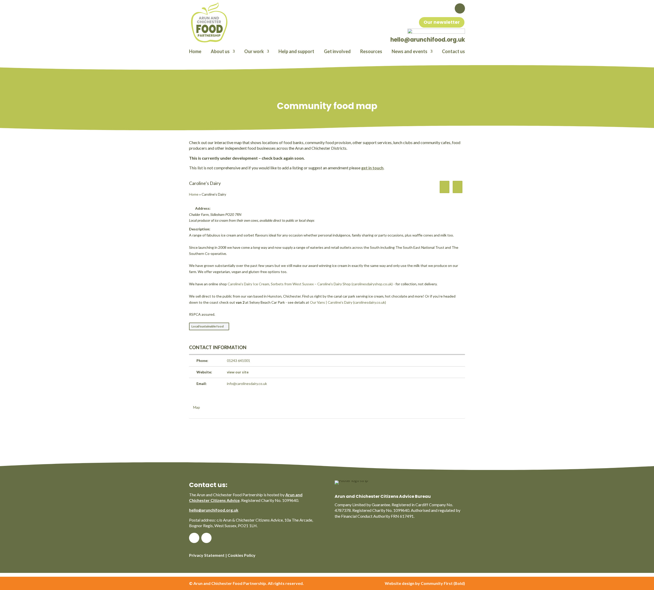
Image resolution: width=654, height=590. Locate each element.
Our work (254, 52)
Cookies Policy (241, 555)
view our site (238, 372)
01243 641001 (238, 360)
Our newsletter (442, 22)
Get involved (337, 52)
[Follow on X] (206, 538)
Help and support (296, 52)
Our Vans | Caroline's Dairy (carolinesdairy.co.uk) (348, 302)
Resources (371, 52)
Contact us (453, 52)
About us (220, 52)
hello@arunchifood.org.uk (213, 510)
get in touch (372, 167)
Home (195, 52)
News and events (409, 52)
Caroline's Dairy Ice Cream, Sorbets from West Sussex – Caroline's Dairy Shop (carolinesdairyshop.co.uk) (310, 284)
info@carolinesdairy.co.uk (247, 383)
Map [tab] (196, 407)
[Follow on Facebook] (460, 8)
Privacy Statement (207, 555)
